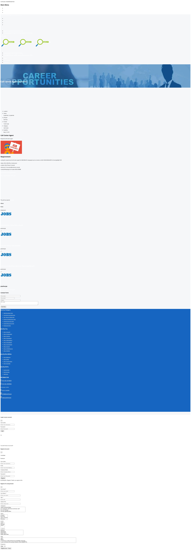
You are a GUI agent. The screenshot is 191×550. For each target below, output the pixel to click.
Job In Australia (7, 363)
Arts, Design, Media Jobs (9, 317)
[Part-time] (4, 519)
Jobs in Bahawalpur (8, 340)
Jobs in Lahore (7, 336)
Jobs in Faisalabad (8, 342)
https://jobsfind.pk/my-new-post (8, 175)
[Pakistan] (12, 530)
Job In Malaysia (7, 357)
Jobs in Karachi (7, 332)
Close (9, 548)
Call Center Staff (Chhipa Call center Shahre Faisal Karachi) (17, 266)
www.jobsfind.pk (6, 397)
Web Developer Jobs (8, 313)
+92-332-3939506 (6, 384)
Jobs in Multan (7, 351)
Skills (2, 536)
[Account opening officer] (13, 511)
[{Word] (38, 539)
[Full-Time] (4, 516)
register (2, 36)
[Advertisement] (95, 98)
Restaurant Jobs (7, 325)
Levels (2, 521)
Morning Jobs (6, 372)
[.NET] (38, 538)
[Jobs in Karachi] (4, 517)
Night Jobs (6, 374)
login (5, 36)
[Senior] (3, 525)
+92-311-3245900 (5, 390)
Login (2, 431)
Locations (3, 529)
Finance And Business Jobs (10, 319)
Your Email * (3, 489)
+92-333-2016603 (6, 380)
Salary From (3, 501)
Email (2, 465)
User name (3, 422)
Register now (4, 548)
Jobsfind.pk (11, 413)
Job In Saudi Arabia (8, 361)
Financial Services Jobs (9, 321)
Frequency (3, 544)
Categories (3, 505)
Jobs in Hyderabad (8, 334)
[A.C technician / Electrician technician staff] (13, 508)
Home (5, 8)
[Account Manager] (13, 510)
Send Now (3, 306)
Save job (12, 200)
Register (15, 445)
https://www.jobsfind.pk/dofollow (8, 172)
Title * (2, 497)
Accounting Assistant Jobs (9, 315)
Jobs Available (7, 10)
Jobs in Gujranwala (8, 344)
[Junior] (3, 523)
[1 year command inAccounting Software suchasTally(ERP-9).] (38, 542)
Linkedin (2, 443)
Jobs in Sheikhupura (8, 348)
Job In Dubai (6, 359)
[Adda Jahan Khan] (12, 534)
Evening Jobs (6, 370)
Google (2, 439)
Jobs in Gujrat (7, 346)
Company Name (4, 469)
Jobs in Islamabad (8, 338)
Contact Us (6, 12)
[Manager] (3, 524)
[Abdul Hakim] (12, 533)
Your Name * (3, 493)
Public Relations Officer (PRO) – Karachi (12, 225)
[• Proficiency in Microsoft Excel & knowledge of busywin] (38, 540)
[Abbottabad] (12, 531)
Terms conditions (26, 480)
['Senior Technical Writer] (13, 507)
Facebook (3, 437)
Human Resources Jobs (9, 323)
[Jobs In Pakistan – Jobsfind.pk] (26, 46)
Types (2, 513)
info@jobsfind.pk (7, 394)
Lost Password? (4, 433)
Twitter (2, 441)
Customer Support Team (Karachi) (10, 245)
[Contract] (4, 515)
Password (3, 426)
